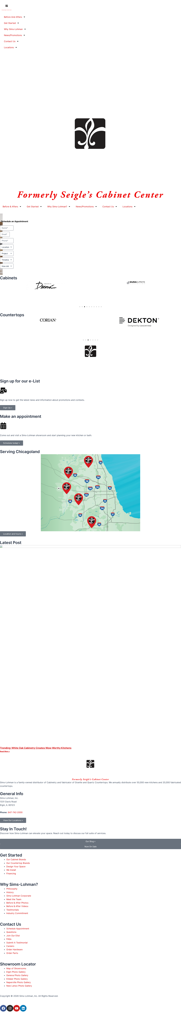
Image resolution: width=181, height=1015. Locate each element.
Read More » (5, 751)
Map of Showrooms (16, 968)
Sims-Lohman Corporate (18, 895)
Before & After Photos (17, 902)
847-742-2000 (15, 812)
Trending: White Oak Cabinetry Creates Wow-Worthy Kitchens (35, 748)
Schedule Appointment (17, 928)
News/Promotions (13, 35)
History (10, 892)
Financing (11, 873)
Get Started (10, 23)
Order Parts (12, 953)
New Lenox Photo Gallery (19, 985)
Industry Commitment (17, 913)
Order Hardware (14, 949)
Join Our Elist (13, 935)
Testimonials (12, 909)
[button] (79, 306)
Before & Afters (10, 206)
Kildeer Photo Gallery (17, 979)
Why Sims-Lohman (13, 29)
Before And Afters (13, 17)
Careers (10, 946)
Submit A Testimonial (17, 942)
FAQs (8, 939)
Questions (11, 932)
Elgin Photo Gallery (16, 972)
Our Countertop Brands (18, 863)
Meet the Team (13, 899)
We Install (11, 870)
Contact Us (9, 41)
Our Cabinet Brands (16, 859)
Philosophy (11, 888)
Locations (9, 47)
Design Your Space (15, 866)
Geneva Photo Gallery (17, 975)
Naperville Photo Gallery (18, 982)
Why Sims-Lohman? (57, 206)
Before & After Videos (17, 906)
